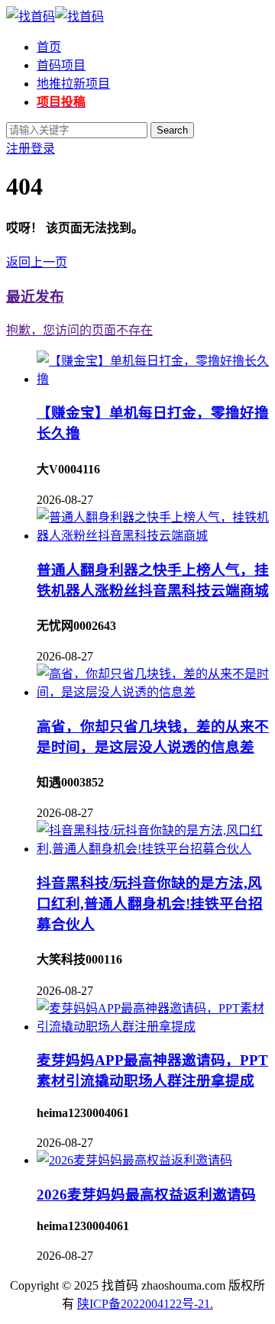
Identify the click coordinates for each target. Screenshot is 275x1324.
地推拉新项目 (73, 83)
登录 (43, 148)
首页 (49, 46)
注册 (18, 148)
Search (172, 130)
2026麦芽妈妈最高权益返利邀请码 (146, 1195)
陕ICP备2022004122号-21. (145, 1303)
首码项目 (61, 65)
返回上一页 (36, 262)
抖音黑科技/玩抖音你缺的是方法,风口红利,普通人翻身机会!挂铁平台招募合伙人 (150, 903)
